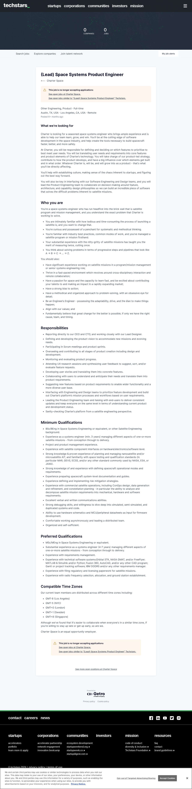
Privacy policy (89, 701)
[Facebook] (152, 720)
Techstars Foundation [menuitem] (136, 750)
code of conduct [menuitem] (133, 743)
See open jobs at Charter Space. (65, 94)
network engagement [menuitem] (49, 746)
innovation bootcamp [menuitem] (49, 750)
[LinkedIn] (159, 720)
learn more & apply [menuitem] (18, 750)
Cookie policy (103, 701)
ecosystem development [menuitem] (80, 743)
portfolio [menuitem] (12, 746)
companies (45, 53)
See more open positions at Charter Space (96, 669)
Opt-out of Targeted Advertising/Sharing (136, 778)
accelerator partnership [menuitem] (50, 743)
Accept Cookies (167, 778)
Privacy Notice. (78, 784)
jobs (22, 53)
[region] (96, 778)
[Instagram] (180, 720)
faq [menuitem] (156, 743)
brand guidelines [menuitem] (163, 750)
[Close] (187, 778)
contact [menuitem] (158, 746)
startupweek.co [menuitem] (75, 750)
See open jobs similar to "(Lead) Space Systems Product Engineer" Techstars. (87, 98)
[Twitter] (173, 720)
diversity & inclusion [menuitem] (136, 746)
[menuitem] (55, 6)
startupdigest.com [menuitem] (76, 754)
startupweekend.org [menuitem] (77, 746)
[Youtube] (166, 720)
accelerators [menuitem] (14, 743)
